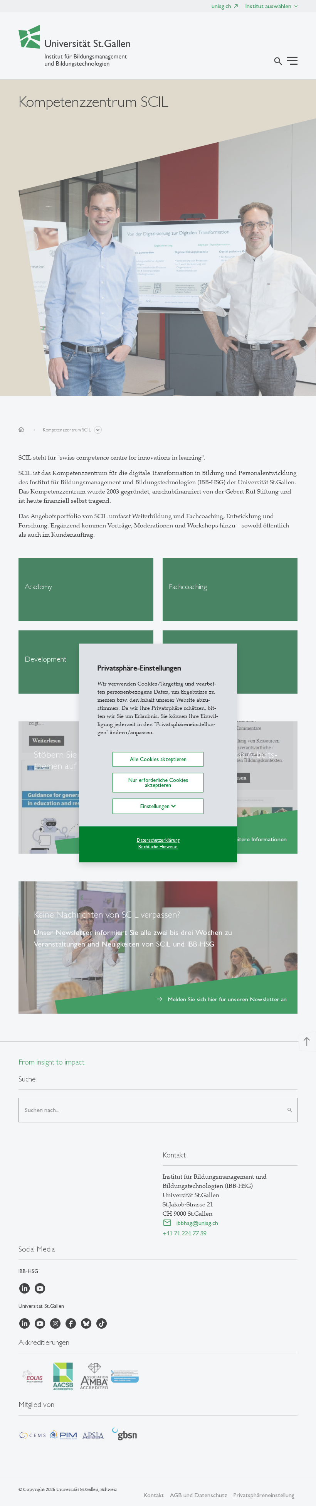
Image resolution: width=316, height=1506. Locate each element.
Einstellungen (155, 806)
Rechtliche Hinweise (158, 846)
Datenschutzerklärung (158, 840)
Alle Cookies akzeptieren (158, 759)
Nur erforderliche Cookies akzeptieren (158, 782)
